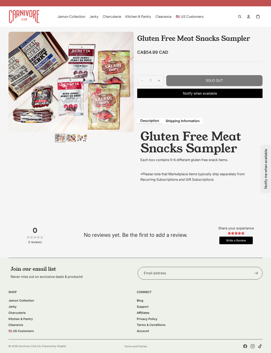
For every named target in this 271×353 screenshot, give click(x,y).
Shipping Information (183, 121)
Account (143, 331)
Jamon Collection (21, 300)
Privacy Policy (147, 319)
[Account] (248, 16)
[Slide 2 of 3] (71, 138)
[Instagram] (252, 346)
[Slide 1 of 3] (60, 138)
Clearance (15, 325)
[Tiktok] (260, 346)
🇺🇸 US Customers (21, 331)
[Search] (239, 16)
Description (149, 121)
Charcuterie (17, 312)
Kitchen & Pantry (20, 319)
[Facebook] (245, 346)
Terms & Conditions (151, 325)
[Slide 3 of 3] (82, 138)
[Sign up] (256, 273)
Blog (140, 300)
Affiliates (143, 312)
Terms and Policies (135, 346)
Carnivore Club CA (29, 346)
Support (143, 306)
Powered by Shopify (54, 346)
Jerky (12, 306)
